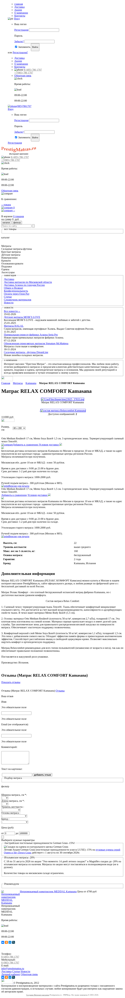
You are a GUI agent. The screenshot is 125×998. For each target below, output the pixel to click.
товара (6, 204)
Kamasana (31, 383)
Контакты (19, 15)
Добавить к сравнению (26, 444)
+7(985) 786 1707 (23, 72)
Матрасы (18, 383)
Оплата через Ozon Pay (16, 293)
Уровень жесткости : (12, 806)
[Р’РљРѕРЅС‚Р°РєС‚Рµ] (2, 942)
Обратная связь (22, 75)
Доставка (19, 7)
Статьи (8, 296)
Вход (17, 18)
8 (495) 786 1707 (33, 69)
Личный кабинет (10, 974)
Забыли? (19, 41)
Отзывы (60, 690)
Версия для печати (19, 486)
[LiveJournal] (13, 942)
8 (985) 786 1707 (10, 962)
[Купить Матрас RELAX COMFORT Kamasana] (7, 421)
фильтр (17, 222)
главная (18, 4)
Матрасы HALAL (14, 325)
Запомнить (24, 47)
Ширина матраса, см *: (14, 794)
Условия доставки (49, 444)
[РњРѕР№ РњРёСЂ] (9, 942)
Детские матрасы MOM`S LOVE (22, 317)
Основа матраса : (10, 813)
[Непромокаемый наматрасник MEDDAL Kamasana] (10, 903)
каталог (6, 222)
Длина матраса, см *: (12, 800)
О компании (21, 12)
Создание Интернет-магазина (37, 995)
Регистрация (21, 29)
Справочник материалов (17, 299)
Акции (18, 9)
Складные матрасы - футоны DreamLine (26, 352)
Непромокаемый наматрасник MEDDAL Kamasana (48, 891)
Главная (5, 383)
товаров (18, 216)
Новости (9, 302)
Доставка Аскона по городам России (24, 285)
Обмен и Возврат (13, 288)
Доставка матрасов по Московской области (28, 282)
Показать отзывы (10, 682)
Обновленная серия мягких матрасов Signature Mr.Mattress (36, 343)
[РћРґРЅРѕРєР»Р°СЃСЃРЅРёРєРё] (6, 942)
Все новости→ (12, 311)
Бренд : (5, 819)
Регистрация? (20, 52)
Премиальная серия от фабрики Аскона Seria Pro (31, 334)
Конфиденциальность (16, 290)
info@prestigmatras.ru (12, 968)
